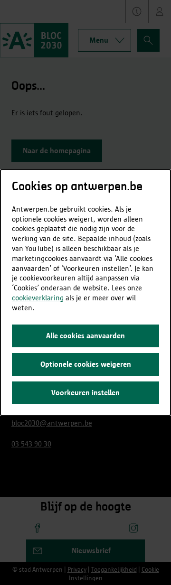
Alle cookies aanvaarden (85, 336)
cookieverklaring (38, 298)
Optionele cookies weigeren (85, 364)
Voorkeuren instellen (85, 393)
